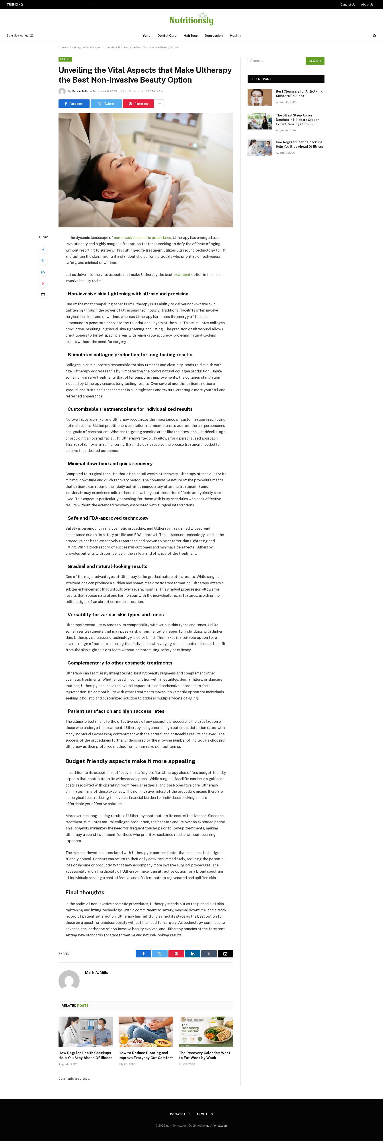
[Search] (374, 36)
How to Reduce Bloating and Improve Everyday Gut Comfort (146, 1055)
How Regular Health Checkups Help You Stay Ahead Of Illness (85, 1055)
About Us (367, 4)
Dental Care (167, 35)
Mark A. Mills (80, 91)
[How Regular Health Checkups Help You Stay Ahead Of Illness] (86, 1032)
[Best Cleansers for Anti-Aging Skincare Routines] (260, 97)
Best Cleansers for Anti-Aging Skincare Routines (299, 94)
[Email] (43, 294)
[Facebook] (43, 249)
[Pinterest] (43, 283)
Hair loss (191, 35)
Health (235, 35)
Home (62, 47)
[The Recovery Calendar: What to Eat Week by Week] (206, 1032)
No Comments (134, 91)
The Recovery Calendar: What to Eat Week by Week (204, 1055)
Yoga (146, 35)
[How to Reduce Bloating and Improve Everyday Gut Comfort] (146, 1032)
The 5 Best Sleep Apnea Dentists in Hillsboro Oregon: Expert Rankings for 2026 (84, 4)
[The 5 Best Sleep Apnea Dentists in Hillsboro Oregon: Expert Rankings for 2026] (260, 121)
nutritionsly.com (217, 1125)
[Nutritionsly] (191, 19)
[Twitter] (43, 260)
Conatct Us (347, 4)
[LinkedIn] (43, 271)
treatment (181, 274)
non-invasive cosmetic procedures (142, 237)
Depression (214, 35)
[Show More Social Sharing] (159, 103)
